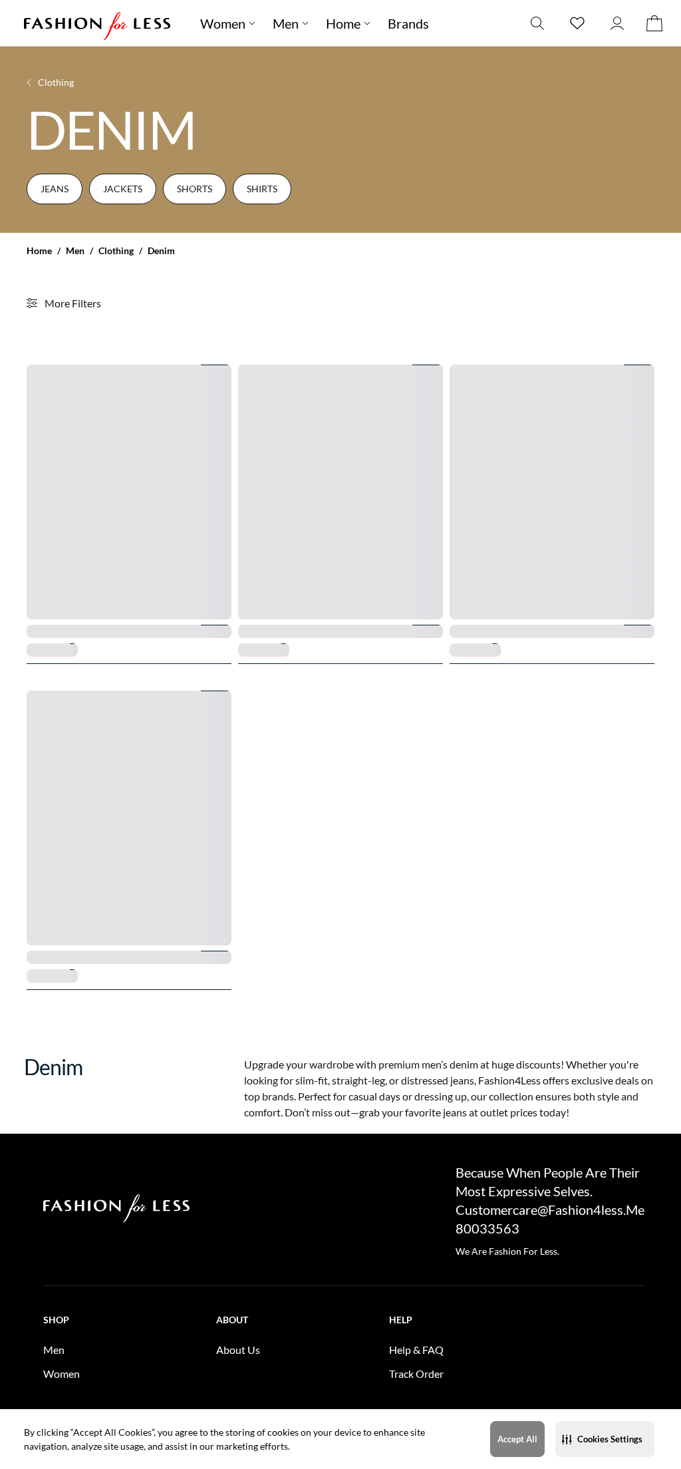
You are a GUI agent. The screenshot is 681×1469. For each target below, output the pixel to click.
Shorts (194, 188)
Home (39, 250)
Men (75, 250)
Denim (161, 250)
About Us (238, 1349)
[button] (604, 1439)
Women (222, 23)
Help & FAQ (416, 1349)
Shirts (262, 188)
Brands (408, 23)
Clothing (116, 250)
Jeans (54, 188)
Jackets (122, 188)
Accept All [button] (517, 1439)
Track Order (416, 1373)
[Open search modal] (537, 23)
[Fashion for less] (97, 23)
